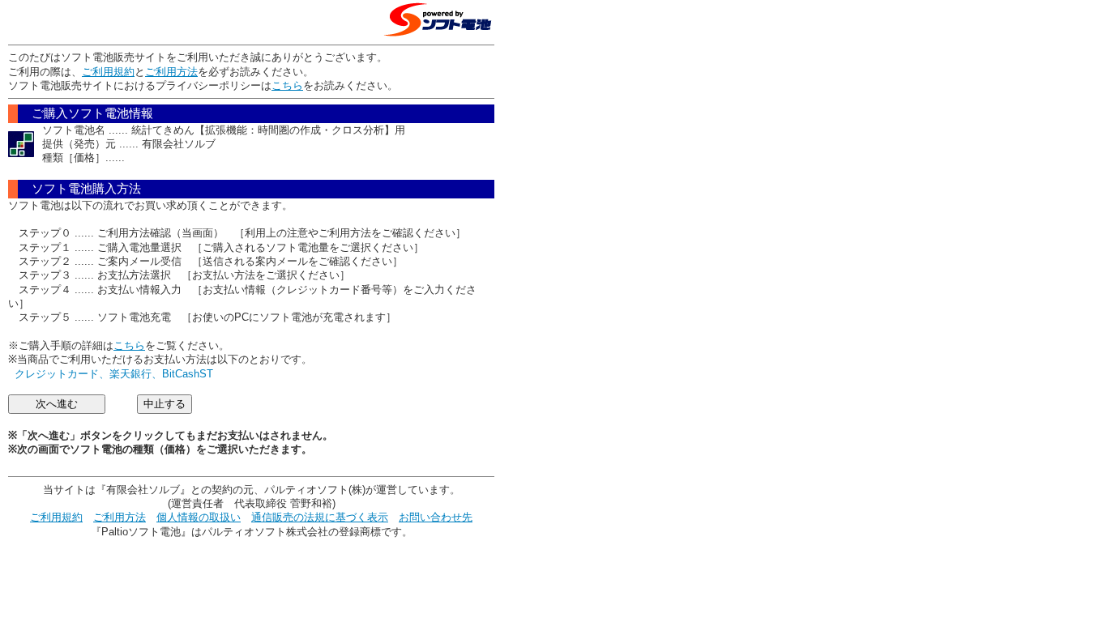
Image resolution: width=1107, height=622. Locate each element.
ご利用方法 (171, 72)
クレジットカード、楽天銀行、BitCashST (114, 374)
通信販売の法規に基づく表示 (319, 517)
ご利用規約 (108, 72)
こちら (287, 85)
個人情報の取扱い (198, 517)
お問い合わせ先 (435, 517)
